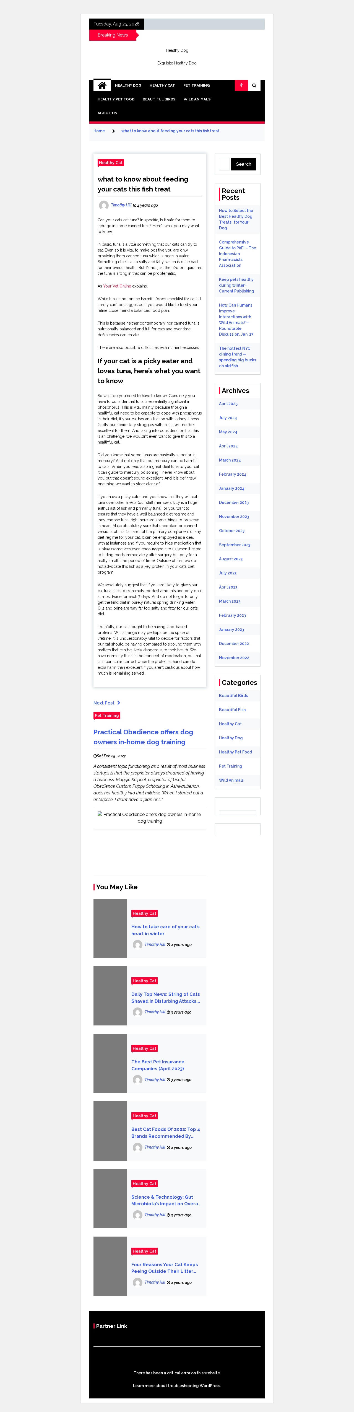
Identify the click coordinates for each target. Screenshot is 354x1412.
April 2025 (228, 403)
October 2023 (231, 530)
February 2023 (232, 615)
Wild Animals (197, 99)
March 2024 (230, 460)
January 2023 (231, 629)
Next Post (103, 703)
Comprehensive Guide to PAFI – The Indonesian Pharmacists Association (237, 254)
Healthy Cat (162, 85)
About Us (107, 113)
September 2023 (234, 545)
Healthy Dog (177, 50)
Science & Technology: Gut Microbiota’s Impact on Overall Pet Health (166, 1201)
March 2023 (229, 601)
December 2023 (234, 502)
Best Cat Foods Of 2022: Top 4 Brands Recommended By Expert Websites (165, 1133)
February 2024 (232, 474)
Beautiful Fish (232, 710)
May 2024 (228, 432)
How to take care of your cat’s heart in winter (165, 930)
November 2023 (234, 516)
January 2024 (231, 488)
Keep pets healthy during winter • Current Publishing (236, 285)
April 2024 (228, 446)
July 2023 (227, 573)
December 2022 (234, 643)
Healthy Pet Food (116, 99)
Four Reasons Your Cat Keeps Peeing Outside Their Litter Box (164, 1268)
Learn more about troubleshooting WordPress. (177, 1385)
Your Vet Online (117, 286)
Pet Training (196, 85)
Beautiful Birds (159, 99)
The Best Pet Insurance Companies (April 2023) (157, 1065)
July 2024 (228, 418)
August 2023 (231, 559)
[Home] (102, 85)
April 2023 (228, 587)
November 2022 (234, 658)
